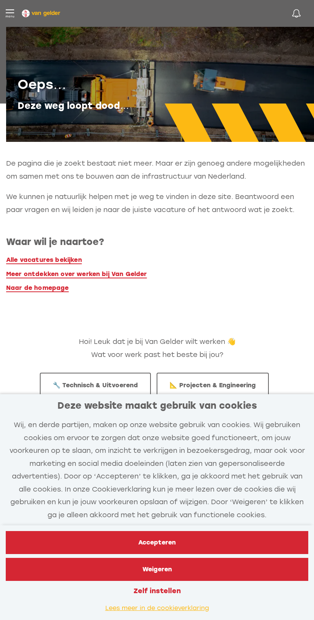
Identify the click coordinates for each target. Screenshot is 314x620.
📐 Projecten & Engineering (213, 385)
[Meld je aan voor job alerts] (296, 13)
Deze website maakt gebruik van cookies (157, 405)
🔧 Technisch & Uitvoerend (95, 385)
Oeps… (42, 84)
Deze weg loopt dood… (73, 105)
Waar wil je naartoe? (55, 241)
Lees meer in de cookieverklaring (157, 608)
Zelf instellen (157, 591)
